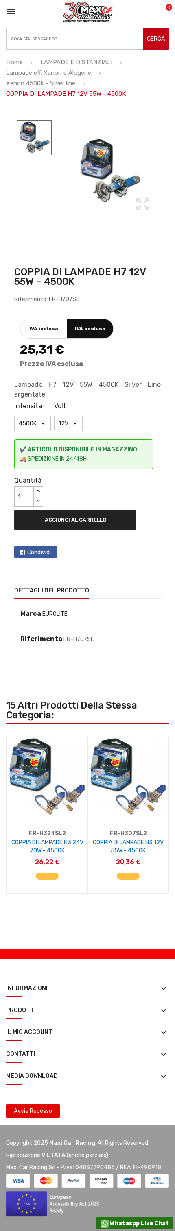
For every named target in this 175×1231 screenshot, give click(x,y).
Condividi (39, 552)
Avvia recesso (33, 1110)
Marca (30, 614)
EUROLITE (55, 614)
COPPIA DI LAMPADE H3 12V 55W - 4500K (128, 846)
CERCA (156, 38)
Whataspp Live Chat (139, 1223)
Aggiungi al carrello (75, 520)
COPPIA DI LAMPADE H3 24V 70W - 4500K (47, 846)
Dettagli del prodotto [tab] (51, 590)
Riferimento (41, 639)
